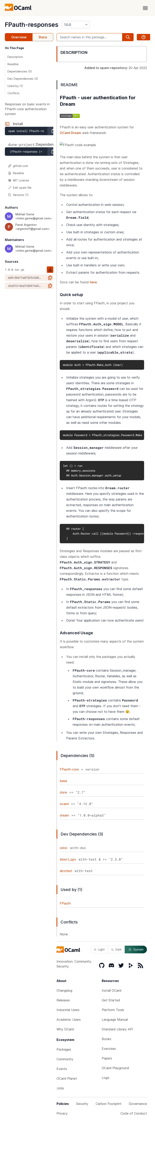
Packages (64, 1049)
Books (106, 1039)
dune (63, 792)
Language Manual (115, 1020)
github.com (20, 166)
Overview (18, 37)
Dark (118, 949)
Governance (138, 1104)
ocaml (64, 804)
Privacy (62, 1113)
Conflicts (13, 93)
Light (101, 949)
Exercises (109, 1049)
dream (64, 815)
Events (62, 1069)
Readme (13, 64)
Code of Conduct (133, 1113)
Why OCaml (65, 1029)
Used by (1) (15, 86)
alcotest (66, 871)
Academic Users (69, 1020)
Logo (105, 1078)
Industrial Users (68, 1010)
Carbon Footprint (108, 1104)
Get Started (111, 1000)
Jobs (60, 1088)
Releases (63, 1000)
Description (15, 57)
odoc (64, 848)
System (138, 949)
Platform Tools (113, 1010)
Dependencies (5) (19, 71)
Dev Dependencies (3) (22, 78)
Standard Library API (117, 1029)
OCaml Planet (67, 1078)
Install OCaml (111, 990)
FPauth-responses (31, 24)
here (93, 282)
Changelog (64, 990)
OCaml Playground (115, 1068)
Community (65, 1059)
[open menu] (145, 8)
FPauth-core (69, 769)
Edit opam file (22, 187)
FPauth (65, 903)
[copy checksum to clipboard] (50, 277)
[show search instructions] (143, 37)
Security (82, 1104)
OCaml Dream (70, 133)
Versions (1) (21, 195)
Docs (43, 37)
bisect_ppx (68, 859)
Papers (107, 1058)
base (63, 781)
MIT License (21, 180)
